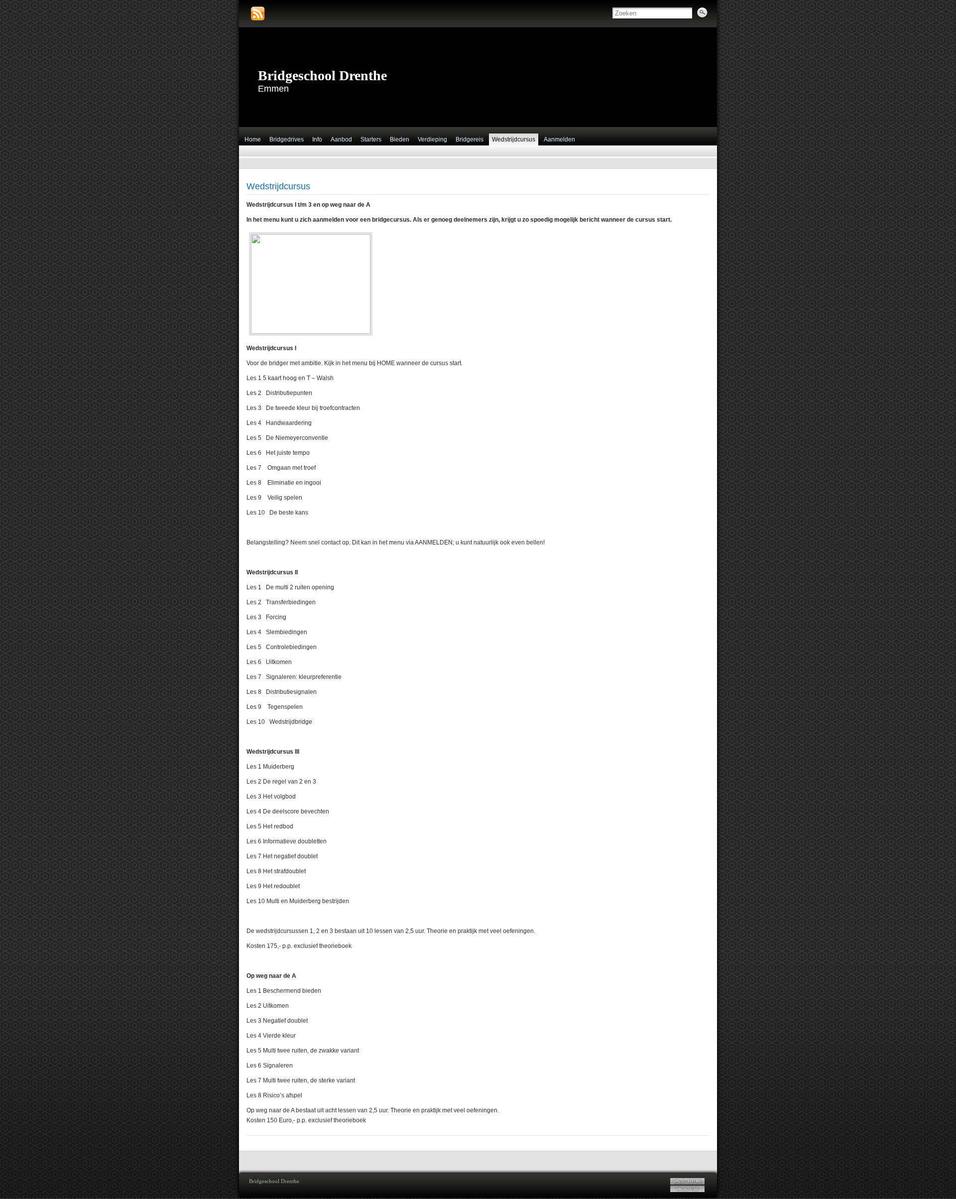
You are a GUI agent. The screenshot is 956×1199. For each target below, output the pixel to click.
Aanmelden (559, 139)
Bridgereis (469, 139)
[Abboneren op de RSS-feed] (257, 13)
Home (252, 139)
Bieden (399, 139)
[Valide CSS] (687, 1189)
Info (317, 139)
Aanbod (341, 139)
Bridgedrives (286, 139)
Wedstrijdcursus (513, 139)
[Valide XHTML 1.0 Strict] (687, 1181)
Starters (370, 139)
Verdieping (432, 139)
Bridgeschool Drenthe (322, 75)
